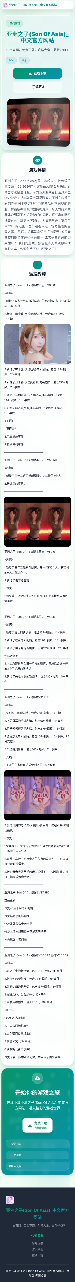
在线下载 (37, 1255)
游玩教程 (37, 1249)
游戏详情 (37, 1243)
